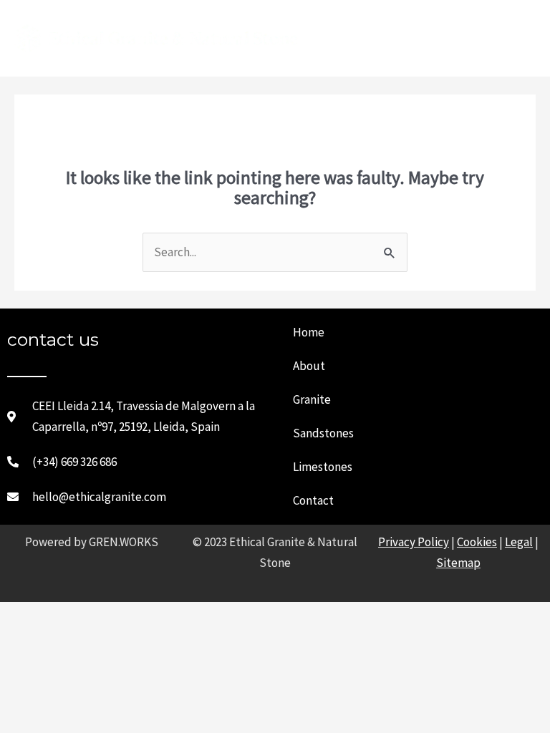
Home (308, 332)
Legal (519, 542)
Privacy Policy (413, 542)
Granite (312, 399)
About (309, 366)
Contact (313, 500)
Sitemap (458, 563)
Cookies (477, 542)
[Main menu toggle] (519, 38)
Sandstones (323, 433)
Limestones (322, 467)
